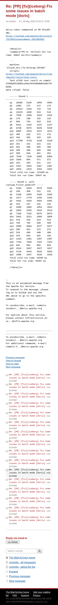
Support (25, 595)
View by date (12, 363)
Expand (13, 571)
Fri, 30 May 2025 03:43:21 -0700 (34, 21)
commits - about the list (22, 567)
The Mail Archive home (22, 557)
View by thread (13, 360)
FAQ (15, 595)
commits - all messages (22, 562)
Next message (13, 367)
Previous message (15, 357)
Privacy (36, 595)
